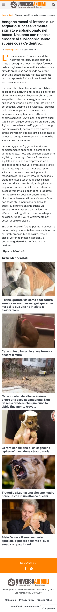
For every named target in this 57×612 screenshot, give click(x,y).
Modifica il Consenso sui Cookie (28, 606)
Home (4, 15)
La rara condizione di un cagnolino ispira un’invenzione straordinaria (26, 449)
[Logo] (28, 4)
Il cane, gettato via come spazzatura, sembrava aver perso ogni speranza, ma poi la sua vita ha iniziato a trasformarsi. (27, 305)
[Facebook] (25, 568)
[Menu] (3, 4)
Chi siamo (10, 599)
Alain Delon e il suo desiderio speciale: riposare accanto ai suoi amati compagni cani (25, 541)
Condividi (50, 608)
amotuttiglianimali (11, 50)
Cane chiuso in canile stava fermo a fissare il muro (27, 353)
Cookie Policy (44, 599)
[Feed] (31, 568)
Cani (11, 15)
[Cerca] (53, 4)
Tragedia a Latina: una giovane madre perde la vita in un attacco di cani (28, 494)
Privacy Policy (26, 599)
